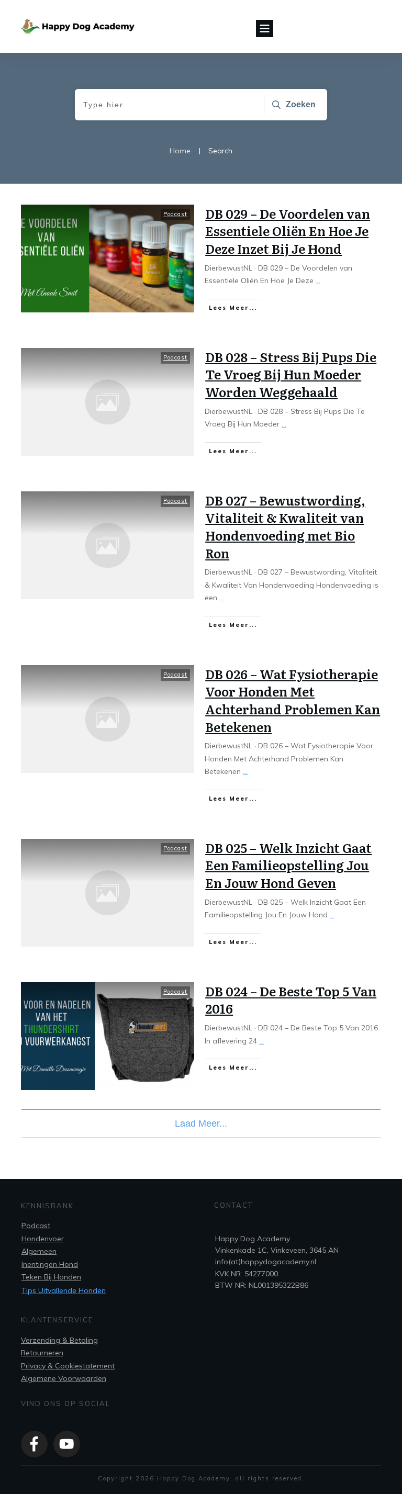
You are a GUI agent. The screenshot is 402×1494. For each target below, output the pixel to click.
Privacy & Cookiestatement (68, 1366)
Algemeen (39, 1251)
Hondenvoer (42, 1238)
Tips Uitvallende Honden (63, 1290)
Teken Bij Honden (51, 1277)
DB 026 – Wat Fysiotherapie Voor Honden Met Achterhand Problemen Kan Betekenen (292, 700)
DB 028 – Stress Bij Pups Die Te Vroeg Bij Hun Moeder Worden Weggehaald (290, 374)
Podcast (175, 214)
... (318, 280)
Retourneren (42, 1352)
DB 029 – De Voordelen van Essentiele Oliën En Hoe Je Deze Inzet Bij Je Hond (287, 230)
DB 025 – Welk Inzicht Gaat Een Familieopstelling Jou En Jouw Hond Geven (288, 865)
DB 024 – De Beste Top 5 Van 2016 (290, 1000)
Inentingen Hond (49, 1264)
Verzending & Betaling (59, 1340)
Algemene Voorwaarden (63, 1378)
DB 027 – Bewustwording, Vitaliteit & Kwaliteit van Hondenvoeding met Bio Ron (285, 526)
